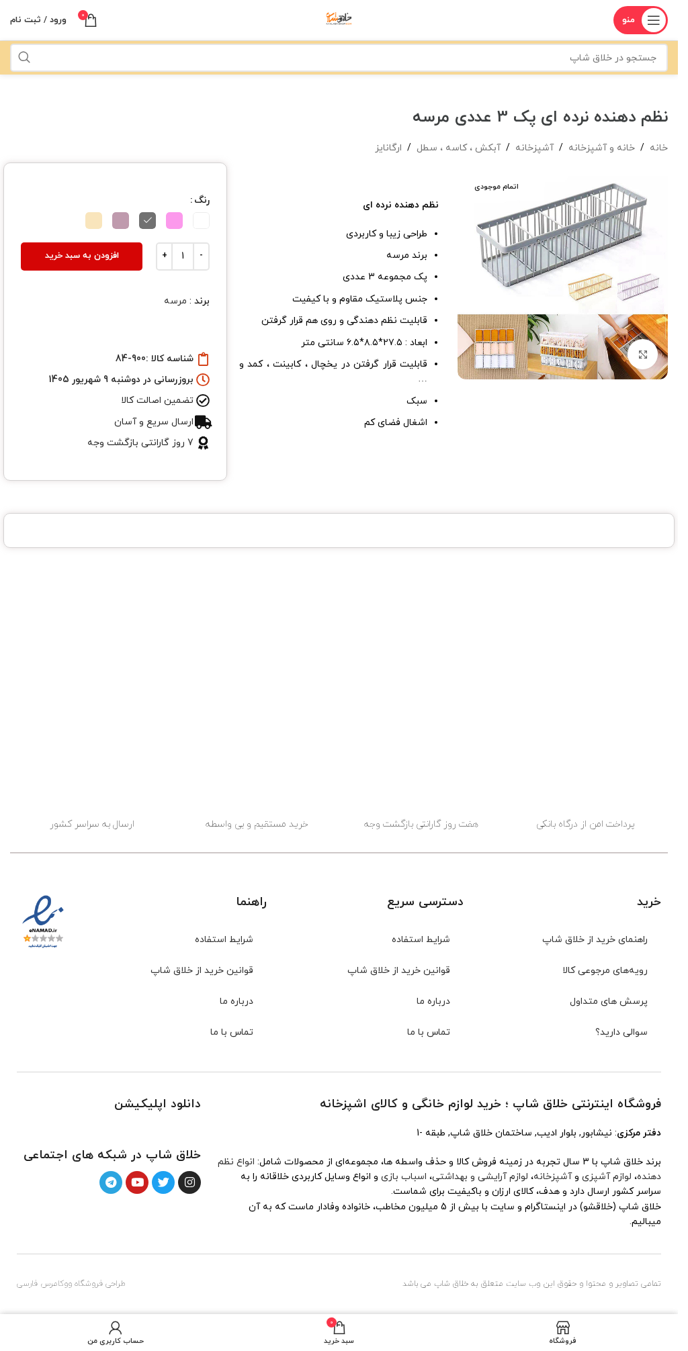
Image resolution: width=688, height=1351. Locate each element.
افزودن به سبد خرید (82, 256)
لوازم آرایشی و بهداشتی (480, 1176)
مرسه (175, 301)
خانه (659, 148)
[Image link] (170, 1128)
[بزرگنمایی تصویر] (643, 354)
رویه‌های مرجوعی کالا (605, 970)
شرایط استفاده (421, 939)
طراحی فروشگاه (100, 1283)
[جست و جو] (24, 58)
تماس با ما (428, 1032)
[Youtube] (137, 1182)
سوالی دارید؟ (621, 1032)
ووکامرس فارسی (44, 1283)
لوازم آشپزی (607, 1176)
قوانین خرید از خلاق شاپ (398, 970)
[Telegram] (110, 1182)
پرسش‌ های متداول (609, 1001)
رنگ (202, 200)
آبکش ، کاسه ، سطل (459, 148)
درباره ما (433, 1001)
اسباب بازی (404, 1176)
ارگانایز (388, 148)
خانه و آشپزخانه (601, 148)
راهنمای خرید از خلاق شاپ (595, 939)
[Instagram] (189, 1182)
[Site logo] (339, 19)
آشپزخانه (534, 148)
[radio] (201, 220)
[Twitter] (163, 1182)
